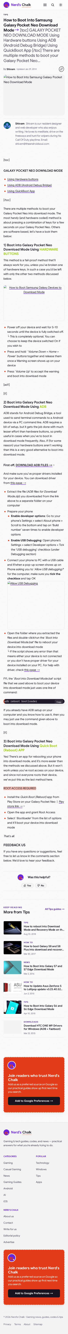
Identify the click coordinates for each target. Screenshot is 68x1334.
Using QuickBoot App (21, 191)
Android (8, 1188)
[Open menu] (44, 4)
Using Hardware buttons (22, 179)
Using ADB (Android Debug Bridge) (29, 185)
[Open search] (52, 5)
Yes (29, 885)
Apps (39, 1182)
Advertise (8, 1242)
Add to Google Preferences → (34, 1100)
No (42, 885)
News (6, 1175)
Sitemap (37, 1324)
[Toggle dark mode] (61, 5)
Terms (17, 1324)
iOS (5, 1201)
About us (8, 1216)
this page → (18, 483)
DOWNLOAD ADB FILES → (34, 465)
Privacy (7, 1324)
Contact (8, 1222)
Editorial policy (11, 1235)
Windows (41, 1169)
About (27, 1324)
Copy (58, 702)
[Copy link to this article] (61, 69)
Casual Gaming (12, 1169)
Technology (42, 1162)
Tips (5, 14)
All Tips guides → (55, 909)
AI (4, 1194)
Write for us (10, 1229)
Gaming (8, 1162)
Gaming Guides (12, 1182)
